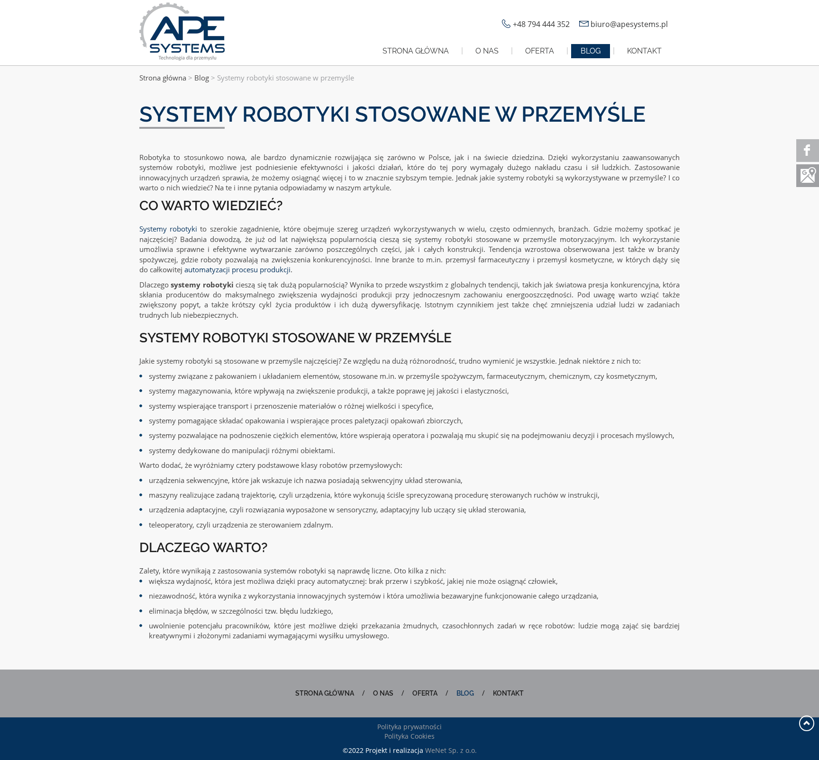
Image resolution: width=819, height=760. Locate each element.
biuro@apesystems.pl (629, 24)
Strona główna (415, 50)
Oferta (539, 50)
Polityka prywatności (409, 726)
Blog (591, 50)
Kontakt (644, 50)
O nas (487, 50)
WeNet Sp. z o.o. (451, 750)
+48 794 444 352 (541, 24)
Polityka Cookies (409, 736)
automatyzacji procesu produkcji (237, 269)
